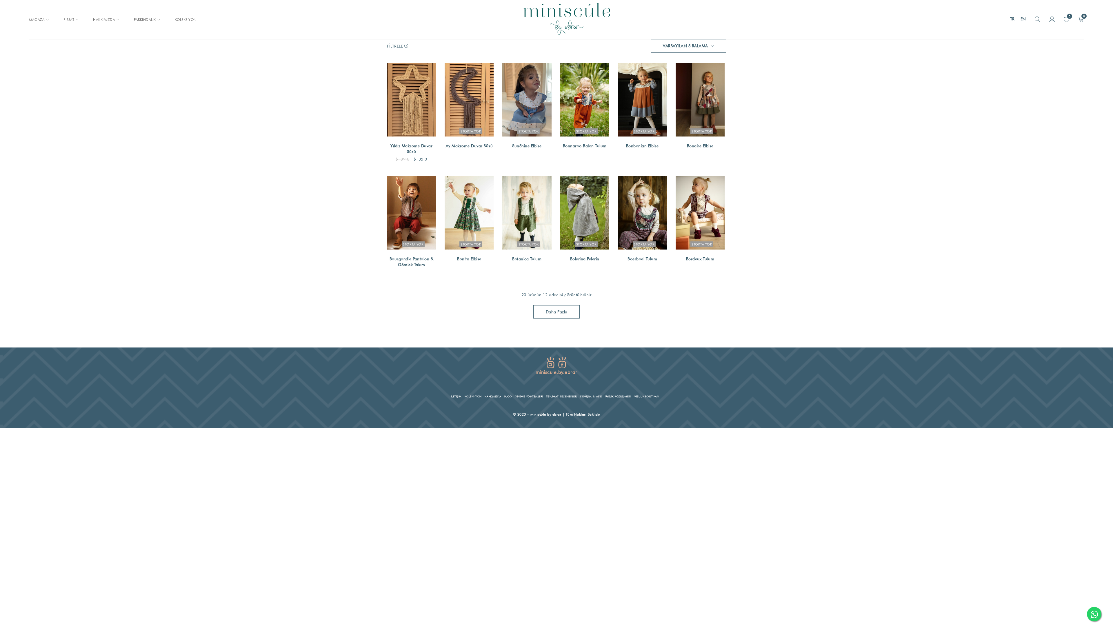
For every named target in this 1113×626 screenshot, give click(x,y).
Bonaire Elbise (700, 145)
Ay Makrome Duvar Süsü (469, 145)
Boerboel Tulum (642, 258)
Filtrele (395, 46)
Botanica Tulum (526, 258)
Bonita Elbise (469, 258)
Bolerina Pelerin (584, 258)
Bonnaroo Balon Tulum (585, 145)
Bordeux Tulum (700, 258)
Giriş (1052, 20)
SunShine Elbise (527, 145)
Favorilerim (1069, 16)
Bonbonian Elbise (642, 145)
